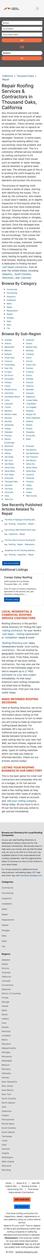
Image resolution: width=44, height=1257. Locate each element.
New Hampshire (9, 1082)
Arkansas (6, 972)
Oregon (5, 1115)
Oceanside (9, 425)
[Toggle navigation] (37, 8)
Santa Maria (10, 471)
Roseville (8, 450)
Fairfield (29, 379)
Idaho (4, 1010)
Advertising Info (15, 1189)
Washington (7, 1157)
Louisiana (6, 1035)
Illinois (5, 1014)
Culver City (31, 365)
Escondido (9, 379)
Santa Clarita (31, 467)
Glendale (30, 389)
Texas (4, 1140)
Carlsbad (30, 354)
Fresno (7, 386)
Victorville (9, 492)
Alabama (7, 274)
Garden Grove (11, 389)
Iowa (4, 1023)
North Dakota (8, 1103)
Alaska (5, 964)
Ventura (29, 489)
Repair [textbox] (6, 23)
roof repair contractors (15, 267)
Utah (4, 1145)
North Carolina (9, 1098)
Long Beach (31, 403)
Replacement (12, 310)
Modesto (30, 411)
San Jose (8, 460)
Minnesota (7, 1056)
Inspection (11, 296)
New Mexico (8, 1090)
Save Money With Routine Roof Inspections (21, 530)
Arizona (5, 968)
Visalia (29, 492)
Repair (5, 79)
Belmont (8, 350)
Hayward (30, 393)
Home (8, 1183)
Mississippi (7, 1061)
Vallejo (29, 485)
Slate (9, 321)
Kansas (5, 1027)
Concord (8, 361)
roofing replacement (27, 634)
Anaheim (8, 340)
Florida (5, 997)
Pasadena (30, 432)
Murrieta (8, 418)
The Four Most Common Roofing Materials (21, 540)
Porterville (30, 435)
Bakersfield (9, 347)
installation (11, 637)
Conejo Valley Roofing (18, 577)
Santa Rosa (31, 471)
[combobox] (22, 23)
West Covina (31, 496)
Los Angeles (31, 407)
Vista (7, 496)
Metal (9, 303)
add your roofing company (22, 800)
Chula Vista (9, 357)
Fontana (8, 382)
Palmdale (8, 432)
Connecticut (7, 985)
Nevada (5, 1077)
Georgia (5, 1002)
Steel (9, 325)
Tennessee (7, 1136)
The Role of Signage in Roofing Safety (21, 519)
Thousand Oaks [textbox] (10, 35)
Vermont (6, 1149)
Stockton (30, 474)
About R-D (21, 1183)
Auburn (29, 343)
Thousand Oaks (25, 76)
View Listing (12, 599)
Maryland (6, 1044)
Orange (8, 428)
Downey (29, 368)
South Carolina (22, 274)
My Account (22, 1207)
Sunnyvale (9, 478)
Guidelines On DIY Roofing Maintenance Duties (21, 550)
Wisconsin (8, 277)
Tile (8, 328)
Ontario (29, 425)
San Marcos (31, 460)
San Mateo (9, 464)
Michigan (6, 1052)
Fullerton (30, 386)
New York (6, 1094)
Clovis (28, 357)
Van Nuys (9, 489)
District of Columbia (11, 993)
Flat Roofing (12, 293)
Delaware (6, 989)
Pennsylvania (8, 1119)
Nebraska (6, 1073)
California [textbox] (8, 29)
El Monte (30, 372)
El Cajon (8, 372)
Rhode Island (8, 1124)
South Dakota (8, 1132)
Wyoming (6, 1170)
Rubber (10, 314)
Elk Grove (9, 375)
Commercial (12, 289)
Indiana (5, 1018)
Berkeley (29, 350)
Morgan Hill (31, 414)
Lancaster (9, 403)
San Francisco (32, 457)
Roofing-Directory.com (15, 643)
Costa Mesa (10, 365)
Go (22, 40)
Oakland (29, 421)
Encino (29, 375)
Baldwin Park (31, 347)
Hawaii (5, 1006)
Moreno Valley (11, 414)
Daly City (9, 368)
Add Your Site (22, 1199)
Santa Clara (10, 467)
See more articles (11, 563)
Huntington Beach (12, 396)
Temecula (30, 478)
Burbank (8, 354)
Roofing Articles (29, 1186)
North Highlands (33, 418)
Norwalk (8, 421)
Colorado (26, 277)
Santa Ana (30, 464)
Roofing (12, 524)
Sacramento (31, 450)
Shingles (10, 318)
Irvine (7, 400)
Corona (29, 361)
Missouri (6, 1065)
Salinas (8, 453)
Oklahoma (6, 1111)
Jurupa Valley (32, 400)
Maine (4, 1039)
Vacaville (8, 485)
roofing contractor (12, 630)
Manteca (8, 411)
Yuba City (9, 499)
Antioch (8, 343)
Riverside (30, 446)
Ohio (4, 1107)
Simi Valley (9, 474)
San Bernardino (32, 453)
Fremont (29, 382)
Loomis (8, 407)
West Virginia (8, 1161)
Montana (6, 1069)
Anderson (30, 340)
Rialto (28, 439)
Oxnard (29, 428)
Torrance (30, 481)
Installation (11, 300)
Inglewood (30, 396)
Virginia (5, 1153)
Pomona (8, 435)
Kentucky (6, 1031)
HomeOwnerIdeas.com (31, 875)
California (7, 76)
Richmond (9, 446)
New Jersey (7, 1086)
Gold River (9, 393)
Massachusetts (9, 1048)
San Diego (9, 457)
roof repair (8, 634)
